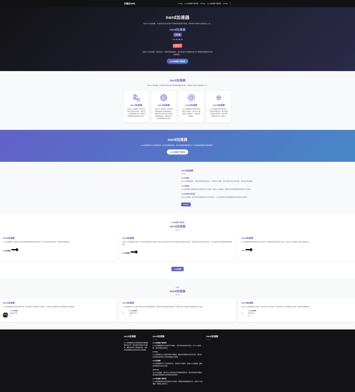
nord (243, 250)
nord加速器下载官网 (177, 61)
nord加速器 (7, 250)
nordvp (186, 204)
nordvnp (156, 370)
